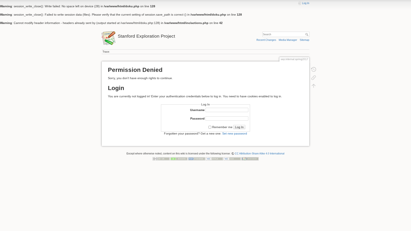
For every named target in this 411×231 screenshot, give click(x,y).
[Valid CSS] (232, 158)
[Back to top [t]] (314, 87)
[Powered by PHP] (196, 158)
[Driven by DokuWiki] (250, 158)
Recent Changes (266, 39)
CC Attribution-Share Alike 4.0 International (259, 153)
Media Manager (288, 39)
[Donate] (179, 158)
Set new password (234, 133)
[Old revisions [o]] (314, 70)
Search (307, 34)
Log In (239, 127)
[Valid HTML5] (214, 158)
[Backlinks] (314, 78)
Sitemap (304, 39)
